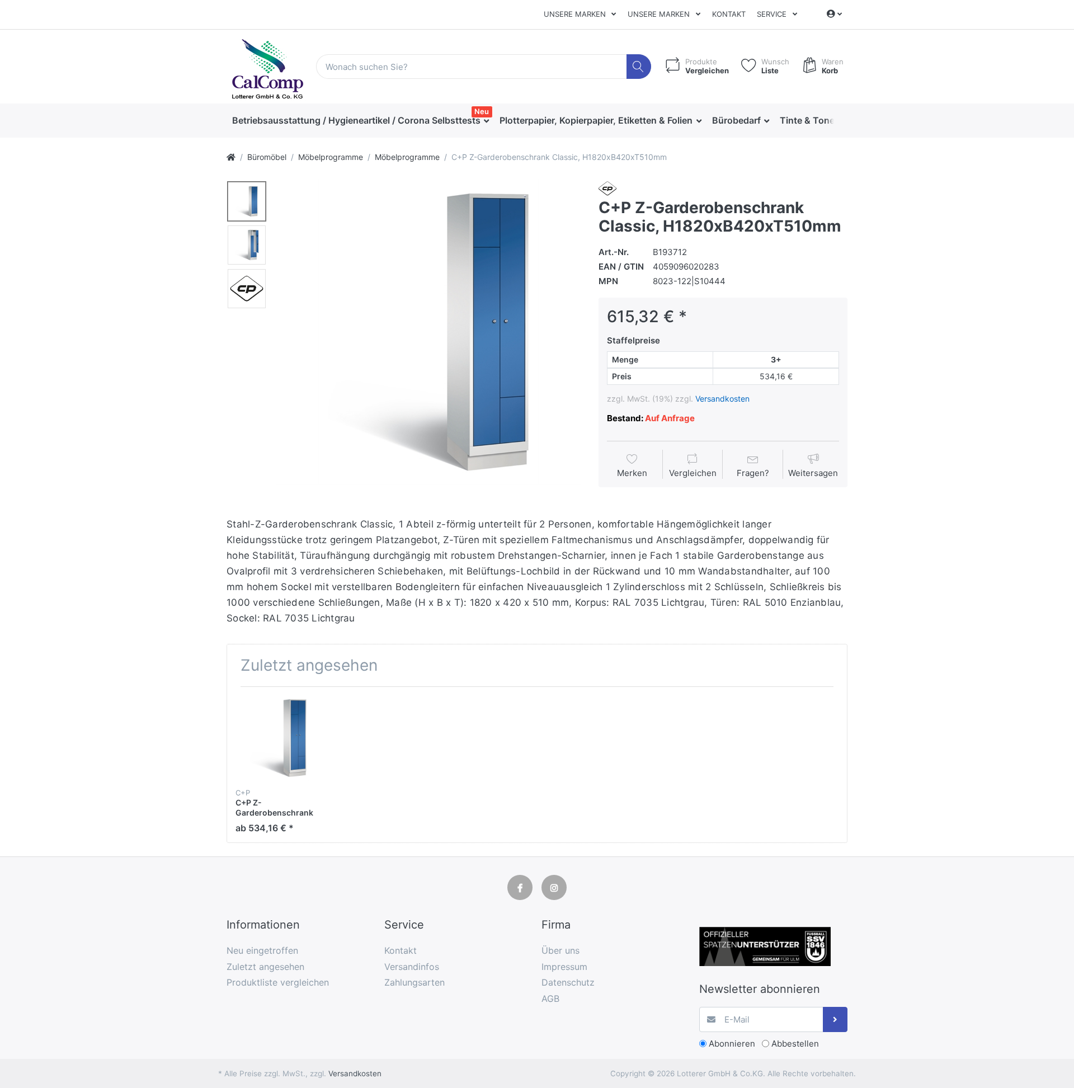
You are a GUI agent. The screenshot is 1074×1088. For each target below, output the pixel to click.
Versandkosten (722, 398)
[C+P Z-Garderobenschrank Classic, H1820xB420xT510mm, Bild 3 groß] (247, 288)
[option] (428, 332)
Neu (481, 111)
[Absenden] (835, 1019)
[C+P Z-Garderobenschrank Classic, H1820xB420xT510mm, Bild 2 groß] (247, 245)
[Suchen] (639, 66)
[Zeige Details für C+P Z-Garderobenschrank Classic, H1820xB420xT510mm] (278, 738)
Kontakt (729, 14)
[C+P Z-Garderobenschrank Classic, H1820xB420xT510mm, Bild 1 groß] (247, 201)
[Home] (231, 157)
